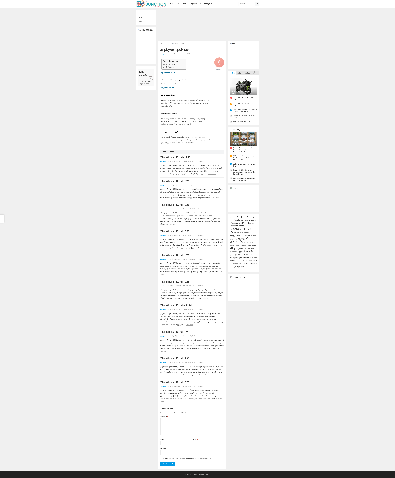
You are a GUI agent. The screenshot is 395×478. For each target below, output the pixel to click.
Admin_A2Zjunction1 (174, 54)
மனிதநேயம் (252, 260)
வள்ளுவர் (238, 263)
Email (195, 439)
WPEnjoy (207, 474)
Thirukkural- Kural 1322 (174, 358)
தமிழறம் (239, 238)
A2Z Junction (194, 474)
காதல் (243, 235)
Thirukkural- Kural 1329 (174, 181)
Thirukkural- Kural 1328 (174, 204)
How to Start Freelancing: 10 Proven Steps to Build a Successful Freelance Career (243, 150)
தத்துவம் (232, 239)
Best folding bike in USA (241, 122)
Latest (239, 73)
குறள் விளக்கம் (145, 84)
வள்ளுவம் (233, 263)
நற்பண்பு (250, 251)
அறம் (242, 228)
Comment (164, 417)
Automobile (141, 13)
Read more (212, 174)
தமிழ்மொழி (243, 245)
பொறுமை (237, 260)
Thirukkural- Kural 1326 (174, 255)
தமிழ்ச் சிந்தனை (246, 242)
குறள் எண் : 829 (145, 81)
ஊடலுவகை (163, 161)
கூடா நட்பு (168, 43)
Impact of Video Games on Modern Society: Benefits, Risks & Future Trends (244, 172)
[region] (26, 463)
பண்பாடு (247, 258)
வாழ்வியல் (239, 266)
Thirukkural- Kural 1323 (174, 332)
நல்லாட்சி (232, 255)
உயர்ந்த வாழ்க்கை (244, 232)
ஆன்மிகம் (234, 232)
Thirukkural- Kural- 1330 (175, 157)
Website (163, 449)
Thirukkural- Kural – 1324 (176, 305)
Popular (232, 73)
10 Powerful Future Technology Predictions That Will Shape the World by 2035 (244, 158)
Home (162, 43)
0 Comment (195, 54)
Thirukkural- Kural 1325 (174, 281)
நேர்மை (241, 257)
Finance (140, 21)
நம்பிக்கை (233, 251)
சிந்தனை (248, 235)
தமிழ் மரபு (237, 245)
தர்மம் (249, 245)
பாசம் (232, 261)
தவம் (254, 245)
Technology (141, 17)
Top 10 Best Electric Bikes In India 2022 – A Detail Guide (245, 111)
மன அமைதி (243, 260)
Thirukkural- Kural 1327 (174, 231)
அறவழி (248, 229)
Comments (247, 73)
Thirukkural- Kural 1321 (174, 382)
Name (162, 439)
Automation (233, 217)
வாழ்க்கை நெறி (247, 263)
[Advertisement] (208, 25)
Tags (254, 73)
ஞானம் (254, 235)
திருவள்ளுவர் (248, 248)
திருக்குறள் (237, 248)
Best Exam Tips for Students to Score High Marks (244, 179)
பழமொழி (254, 258)
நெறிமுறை (234, 258)
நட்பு (254, 248)
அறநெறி (234, 228)
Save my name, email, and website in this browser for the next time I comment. (187, 458)
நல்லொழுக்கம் (242, 254)
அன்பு (249, 226)
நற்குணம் (240, 251)
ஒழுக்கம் (235, 235)
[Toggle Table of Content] (150, 78)
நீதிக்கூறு (251, 255)
